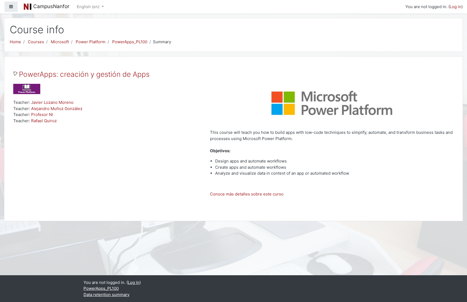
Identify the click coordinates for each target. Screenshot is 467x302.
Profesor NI (42, 114)
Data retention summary (106, 294)
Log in (455, 6)
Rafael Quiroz (44, 120)
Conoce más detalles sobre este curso (246, 194)
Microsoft (60, 41)
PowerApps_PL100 (129, 41)
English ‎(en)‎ (89, 6)
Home (15, 41)
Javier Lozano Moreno (52, 102)
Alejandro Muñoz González (56, 108)
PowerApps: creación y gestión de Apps (84, 74)
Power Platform (90, 41)
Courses (36, 41)
